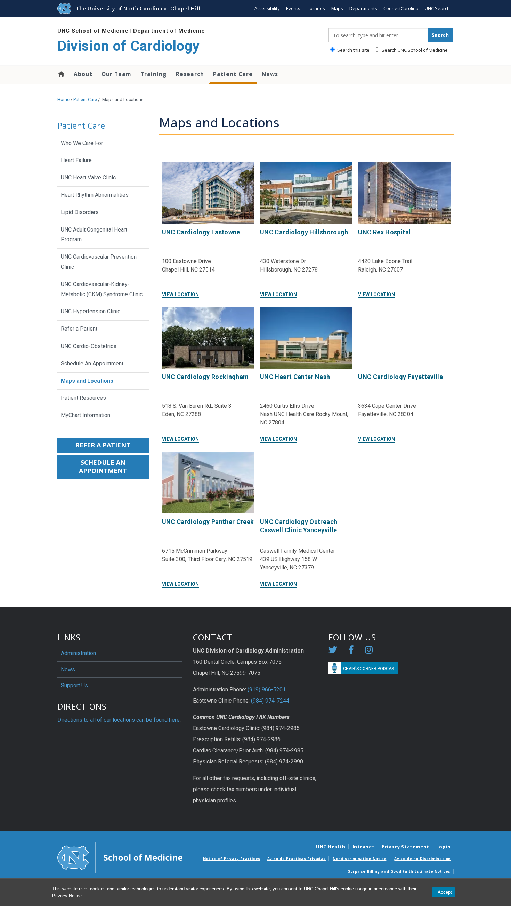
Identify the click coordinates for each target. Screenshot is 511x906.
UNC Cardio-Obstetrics (88, 346)
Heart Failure (76, 160)
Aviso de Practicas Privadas (296, 858)
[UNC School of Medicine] (119, 857)
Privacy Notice (67, 895)
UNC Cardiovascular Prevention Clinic (99, 261)
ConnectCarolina (401, 8)
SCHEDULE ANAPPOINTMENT (103, 466)
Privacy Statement (405, 846)
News (270, 74)
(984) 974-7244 (270, 700)
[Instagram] (369, 651)
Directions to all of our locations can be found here (118, 720)
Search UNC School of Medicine (414, 50)
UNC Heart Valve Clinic (88, 177)
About (83, 74)
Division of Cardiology (128, 46)
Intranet (363, 846)
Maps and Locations (87, 381)
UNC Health (331, 846)
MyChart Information (85, 415)
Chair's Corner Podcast (369, 668)
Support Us (74, 685)
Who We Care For (82, 143)
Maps (337, 8)
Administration (78, 653)
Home (60, 74)
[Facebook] (351, 651)
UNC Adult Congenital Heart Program (94, 234)
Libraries (316, 8)
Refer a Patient (79, 328)
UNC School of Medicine (93, 30)
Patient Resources (83, 398)
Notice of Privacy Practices (231, 858)
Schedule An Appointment (92, 363)
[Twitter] (332, 651)
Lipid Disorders (80, 212)
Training (153, 74)
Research (190, 74)
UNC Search (437, 8)
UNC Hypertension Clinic (90, 311)
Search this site (353, 50)
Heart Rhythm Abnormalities (95, 195)
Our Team (116, 74)
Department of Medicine (169, 30)
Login (443, 846)
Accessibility (267, 8)
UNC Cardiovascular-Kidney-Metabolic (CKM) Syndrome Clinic (102, 289)
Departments (363, 8)
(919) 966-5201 (267, 689)
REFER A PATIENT (102, 445)
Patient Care (233, 74)
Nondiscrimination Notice (359, 858)
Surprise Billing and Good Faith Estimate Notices (399, 871)
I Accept (443, 892)
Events (293, 8)
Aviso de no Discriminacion (422, 858)
